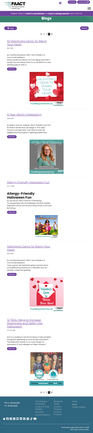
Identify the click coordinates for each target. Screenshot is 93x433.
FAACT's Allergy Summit (58, 13)
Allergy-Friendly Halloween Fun (28, 182)
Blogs (74, 404)
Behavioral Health (58, 402)
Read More (11, 69)
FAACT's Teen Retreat (35, 13)
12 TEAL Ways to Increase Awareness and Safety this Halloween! (25, 323)
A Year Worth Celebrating (24, 114)
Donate (72, 2)
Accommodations (42, 415)
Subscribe (82, 2)
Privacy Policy (84, 430)
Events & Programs (58, 413)
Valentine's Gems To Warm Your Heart (28, 248)
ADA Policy (74, 430)
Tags (12, 28)
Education (39, 412)
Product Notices (78, 407)
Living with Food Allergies (42, 408)
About (74, 401)
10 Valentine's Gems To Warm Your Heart (27, 42)
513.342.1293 (15, 403)
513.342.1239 (12, 406)
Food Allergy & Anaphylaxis (41, 402)
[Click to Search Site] (60, 3)
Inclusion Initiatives (58, 408)
